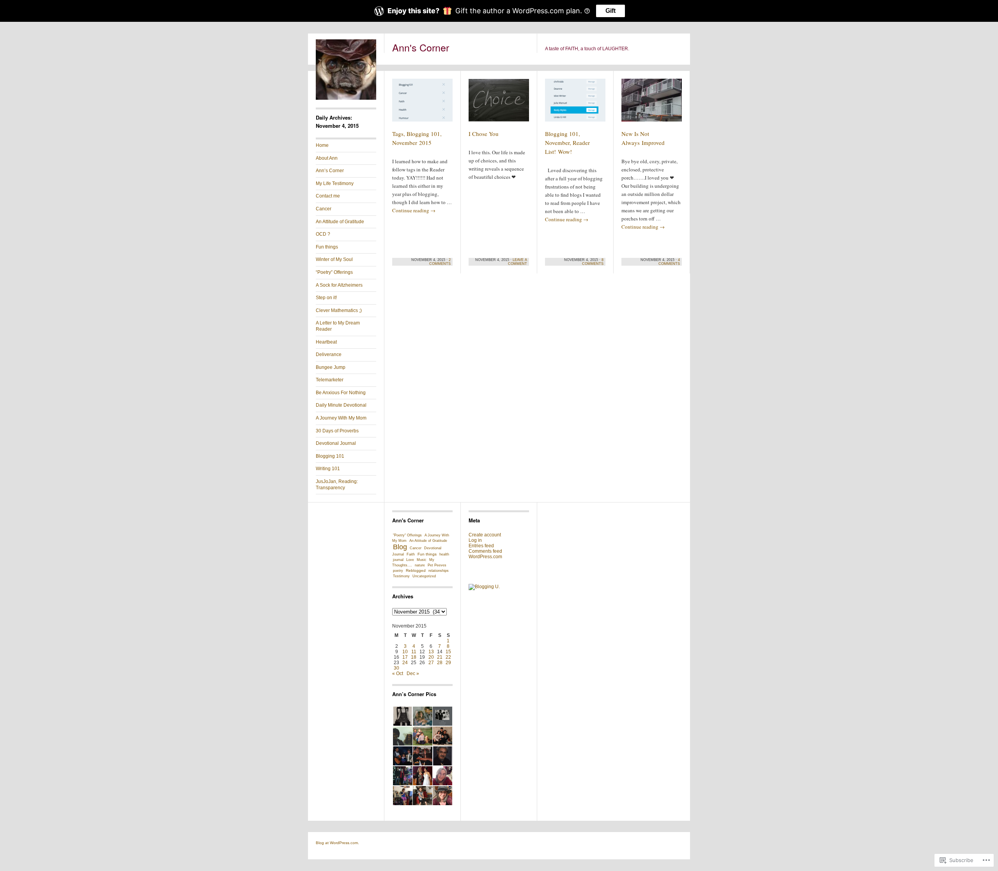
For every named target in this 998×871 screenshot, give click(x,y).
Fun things (327, 247)
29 (448, 662)
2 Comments (440, 262)
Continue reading (413, 210)
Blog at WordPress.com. (337, 843)
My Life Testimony (335, 183)
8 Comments (592, 262)
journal (398, 560)
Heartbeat (326, 342)
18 (413, 657)
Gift (610, 10)
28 (439, 662)
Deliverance (329, 354)
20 (431, 657)
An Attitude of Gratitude (340, 221)
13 (431, 651)
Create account (485, 535)
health (444, 554)
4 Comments (669, 262)
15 (448, 651)
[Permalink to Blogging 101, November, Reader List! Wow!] (575, 103)
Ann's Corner (420, 47)
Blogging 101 (330, 456)
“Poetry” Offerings (334, 272)
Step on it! (326, 297)
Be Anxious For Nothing (341, 392)
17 (405, 657)
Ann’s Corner (330, 170)
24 (405, 662)
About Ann (327, 158)
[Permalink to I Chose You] (499, 103)
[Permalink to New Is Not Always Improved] (651, 103)
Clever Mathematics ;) (339, 310)
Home (322, 145)
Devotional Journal (336, 443)
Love (410, 560)
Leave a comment (517, 262)
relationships (438, 571)
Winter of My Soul (334, 259)
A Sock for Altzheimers (339, 285)
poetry (398, 571)
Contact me (328, 196)
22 (448, 657)
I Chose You (484, 134)
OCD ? (323, 234)
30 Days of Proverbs (337, 431)
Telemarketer (329, 380)
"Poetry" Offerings (407, 535)
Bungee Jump (330, 367)
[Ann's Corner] (346, 98)
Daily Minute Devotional (341, 405)
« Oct (397, 673)
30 (396, 668)
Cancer (323, 209)
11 (413, 651)
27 (431, 662)
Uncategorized (424, 576)
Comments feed (485, 551)
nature (420, 565)
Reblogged (416, 570)
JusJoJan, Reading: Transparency (337, 484)
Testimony (401, 576)
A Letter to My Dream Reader (338, 326)
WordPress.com (485, 556)
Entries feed (481, 545)
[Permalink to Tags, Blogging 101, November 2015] (422, 103)
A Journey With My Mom (341, 418)
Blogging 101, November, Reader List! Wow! (567, 142)
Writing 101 (328, 468)
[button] (402, 716)
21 (439, 657)
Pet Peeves (437, 565)
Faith (411, 554)
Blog (400, 547)
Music (421, 560)
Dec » (413, 673)
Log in (475, 540)
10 (405, 651)
